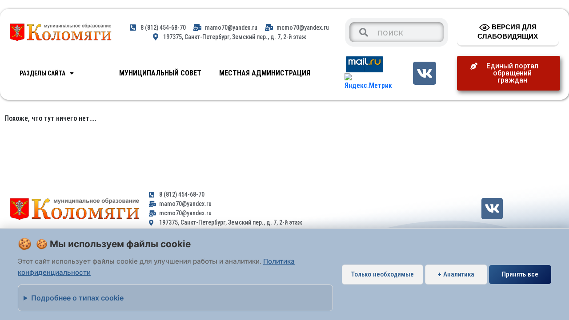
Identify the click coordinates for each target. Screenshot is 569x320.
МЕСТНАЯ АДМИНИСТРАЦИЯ (264, 73)
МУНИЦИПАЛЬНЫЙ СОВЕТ (160, 73)
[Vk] (424, 73)
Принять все (520, 274)
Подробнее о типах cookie (77, 297)
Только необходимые (382, 274)
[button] (508, 73)
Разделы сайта (42, 73)
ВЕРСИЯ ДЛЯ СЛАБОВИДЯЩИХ (507, 31)
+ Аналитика (456, 274)
